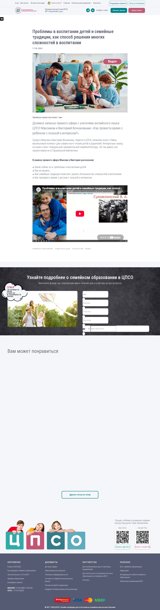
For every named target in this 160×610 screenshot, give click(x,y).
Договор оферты (51, 567)
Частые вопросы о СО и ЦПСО (18, 575)
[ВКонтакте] (2, 19)
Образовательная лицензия (55, 571)
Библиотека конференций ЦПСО (131, 581)
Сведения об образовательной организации (61, 589)
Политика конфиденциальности (56, 575)
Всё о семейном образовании (131, 567)
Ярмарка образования (16, 579)
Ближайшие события (15, 582)
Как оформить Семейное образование (22, 571)
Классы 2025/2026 (14, 567)
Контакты (85, 580)
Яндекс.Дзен (124, 571)
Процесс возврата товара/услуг (56, 585)
